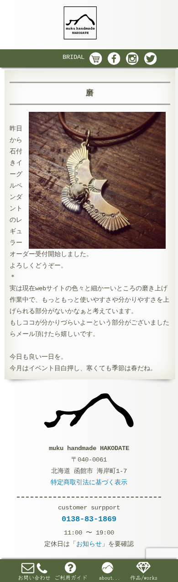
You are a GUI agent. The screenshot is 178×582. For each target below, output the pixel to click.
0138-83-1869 (89, 519)
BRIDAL (73, 57)
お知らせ (89, 544)
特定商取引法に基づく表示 (89, 482)
